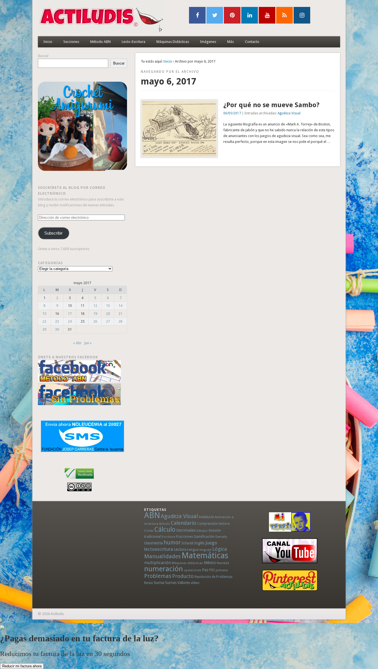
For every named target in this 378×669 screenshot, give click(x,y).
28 (120, 321)
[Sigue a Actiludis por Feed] (284, 15)
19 (95, 314)
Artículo (164, 524)
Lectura (180, 549)
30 (57, 329)
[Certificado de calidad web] (79, 480)
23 (57, 321)
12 (95, 305)
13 (108, 305)
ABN (152, 515)
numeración (163, 569)
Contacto (252, 42)
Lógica (219, 549)
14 (120, 305)
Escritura (168, 537)
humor (172, 542)
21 (120, 314)
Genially (221, 537)
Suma (159, 582)
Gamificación (204, 536)
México (210, 562)
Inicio (47, 42)
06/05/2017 (232, 113)
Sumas (171, 582)
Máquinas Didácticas (172, 42)
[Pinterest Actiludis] (290, 580)
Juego (211, 543)
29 (44, 329)
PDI (212, 570)
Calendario (183, 523)
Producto (183, 576)
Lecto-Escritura (133, 42)
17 (70, 314)
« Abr (77, 343)
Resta (148, 583)
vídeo (195, 583)
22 (44, 321)
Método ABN (100, 42)
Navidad (223, 563)
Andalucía (206, 517)
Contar (149, 530)
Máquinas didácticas (187, 563)
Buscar (43, 56)
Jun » (88, 343)
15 (44, 314)
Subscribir (53, 233)
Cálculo (164, 529)
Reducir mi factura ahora (22, 666)
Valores (183, 582)
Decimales (186, 530)
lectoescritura (158, 549)
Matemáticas (205, 555)
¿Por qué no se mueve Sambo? (271, 105)
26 (95, 321)
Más (230, 42)
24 (70, 321)
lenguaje (205, 550)
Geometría (153, 543)
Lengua (192, 549)
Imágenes (208, 42)
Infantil (187, 543)
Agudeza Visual (289, 113)
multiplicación (157, 562)
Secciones (71, 42)
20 (108, 314)
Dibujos (202, 530)
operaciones (192, 570)
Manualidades (162, 556)
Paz (205, 570)
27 (108, 321)
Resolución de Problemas (213, 577)
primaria (222, 570)
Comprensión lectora (213, 524)
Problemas (157, 576)
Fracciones (184, 536)
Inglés (199, 543)
